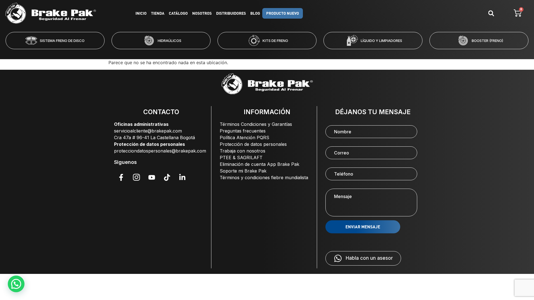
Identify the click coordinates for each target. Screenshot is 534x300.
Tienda (157, 13)
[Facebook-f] (121, 177)
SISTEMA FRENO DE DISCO (62, 40)
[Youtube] (152, 177)
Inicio (141, 13)
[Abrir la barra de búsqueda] (491, 13)
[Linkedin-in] (182, 177)
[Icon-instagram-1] (136, 177)
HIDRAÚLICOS (169, 40)
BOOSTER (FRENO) (487, 40)
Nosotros (202, 13)
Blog (255, 13)
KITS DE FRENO (275, 40)
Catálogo (178, 13)
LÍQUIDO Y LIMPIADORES (381, 40)
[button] (244, 53)
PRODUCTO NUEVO (282, 13)
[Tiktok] (167, 177)
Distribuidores (231, 13)
